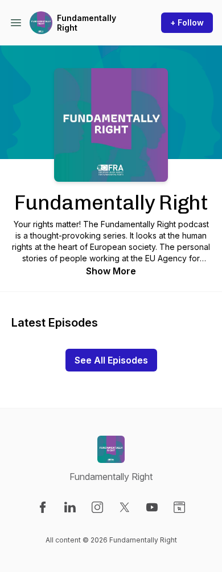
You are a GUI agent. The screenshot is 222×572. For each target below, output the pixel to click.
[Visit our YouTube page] (152, 507)
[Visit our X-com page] (124, 507)
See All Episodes (111, 360)
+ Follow (187, 22)
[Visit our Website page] (179, 507)
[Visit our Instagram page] (97, 507)
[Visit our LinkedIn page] (70, 507)
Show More (111, 271)
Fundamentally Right (86, 23)
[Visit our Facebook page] (42, 507)
